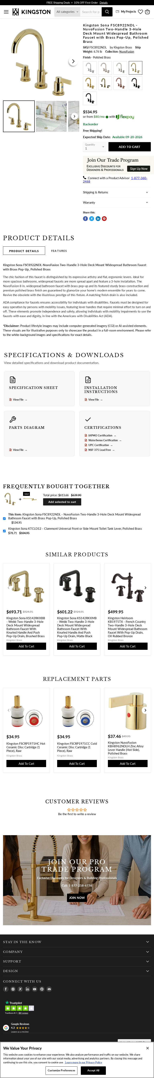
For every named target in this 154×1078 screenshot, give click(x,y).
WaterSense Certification (105, 440)
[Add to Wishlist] (74, 25)
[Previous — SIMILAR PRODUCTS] (8, 587)
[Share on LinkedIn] (98, 218)
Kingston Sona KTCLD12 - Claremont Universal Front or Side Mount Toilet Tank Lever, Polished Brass (75, 528)
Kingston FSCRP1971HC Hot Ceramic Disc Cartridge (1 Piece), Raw (25, 747)
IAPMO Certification (102, 435)
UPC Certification (100, 445)
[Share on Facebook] (85, 218)
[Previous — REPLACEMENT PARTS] (8, 710)
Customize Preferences (61, 1070)
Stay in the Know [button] (22, 942)
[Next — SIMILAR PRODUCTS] (145, 587)
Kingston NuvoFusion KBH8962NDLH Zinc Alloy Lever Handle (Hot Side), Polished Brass (126, 748)
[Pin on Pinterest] (104, 218)
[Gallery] (41, 78)
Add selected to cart (62, 501)
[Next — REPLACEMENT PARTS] (145, 710)
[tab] (24, 250)
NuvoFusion (126, 51)
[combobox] (91, 11)
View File (20, 399)
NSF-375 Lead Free (101, 449)
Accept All (93, 1070)
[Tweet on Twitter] (91, 218)
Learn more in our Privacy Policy (83, 1062)
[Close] (147, 1048)
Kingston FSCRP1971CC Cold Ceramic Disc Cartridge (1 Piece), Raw (77, 747)
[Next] (73, 61)
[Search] (107, 11)
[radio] (90, 68)
